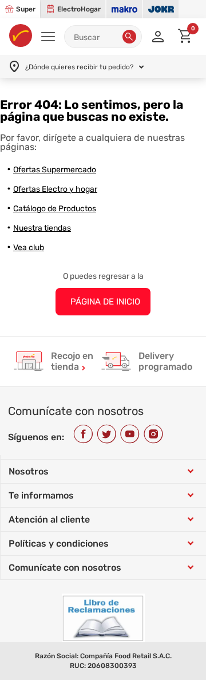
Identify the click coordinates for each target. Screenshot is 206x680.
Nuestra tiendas (42, 228)
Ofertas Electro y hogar (55, 189)
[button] (129, 37)
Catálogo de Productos (54, 209)
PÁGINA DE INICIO (105, 301)
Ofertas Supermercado (54, 170)
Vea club (28, 247)
